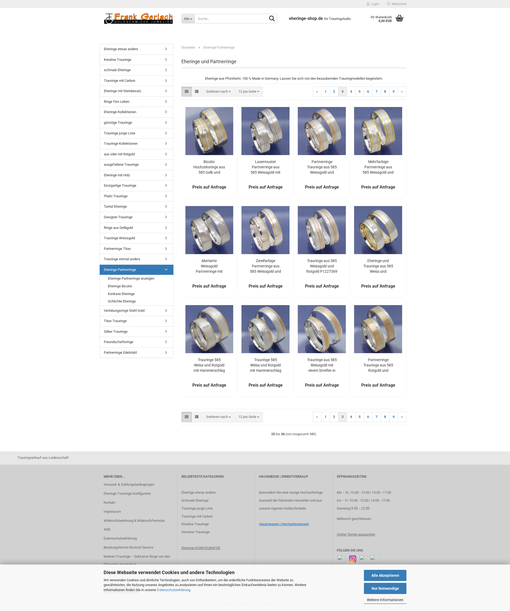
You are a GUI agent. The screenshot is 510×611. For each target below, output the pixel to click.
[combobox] (218, 92)
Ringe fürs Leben (116, 102)
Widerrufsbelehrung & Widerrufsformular (134, 521)
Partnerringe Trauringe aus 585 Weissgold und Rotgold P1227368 (321, 167)
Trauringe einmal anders (122, 259)
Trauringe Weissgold (119, 238)
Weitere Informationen (385, 600)
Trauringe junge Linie (119, 133)
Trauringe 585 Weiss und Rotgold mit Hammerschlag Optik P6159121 (265, 365)
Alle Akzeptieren (385, 575)
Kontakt (109, 503)
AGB (107, 529)
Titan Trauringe (115, 321)
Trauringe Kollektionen (121, 144)
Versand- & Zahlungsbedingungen (129, 484)
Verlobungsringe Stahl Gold (124, 311)
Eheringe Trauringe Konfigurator (127, 493)
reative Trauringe (196, 524)
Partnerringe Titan (117, 249)
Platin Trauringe (116, 196)
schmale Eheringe (117, 70)
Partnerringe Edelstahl (120, 352)
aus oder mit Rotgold (119, 154)
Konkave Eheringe (121, 294)
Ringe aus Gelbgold (118, 228)
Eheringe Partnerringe (120, 270)
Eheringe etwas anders (121, 49)
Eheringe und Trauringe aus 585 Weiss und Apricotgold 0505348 (378, 266)
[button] (186, 92)
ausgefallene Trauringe (121, 164)
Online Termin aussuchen (356, 534)
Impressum (112, 512)
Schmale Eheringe (195, 500)
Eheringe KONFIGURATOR (200, 548)
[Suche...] (272, 19)
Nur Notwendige (385, 588)
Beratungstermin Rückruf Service (128, 547)
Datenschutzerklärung (173, 590)
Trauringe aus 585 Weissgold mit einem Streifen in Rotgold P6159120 (321, 365)
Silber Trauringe (116, 332)
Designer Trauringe (118, 217)
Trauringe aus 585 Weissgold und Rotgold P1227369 (321, 266)
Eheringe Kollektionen (120, 112)
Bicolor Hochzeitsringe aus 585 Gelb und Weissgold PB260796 (209, 167)
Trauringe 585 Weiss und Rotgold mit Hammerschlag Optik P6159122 (209, 365)
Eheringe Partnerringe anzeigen (131, 278)
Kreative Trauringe (117, 60)
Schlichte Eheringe (122, 301)
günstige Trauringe (118, 123)
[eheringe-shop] (138, 18)
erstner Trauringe (197, 532)
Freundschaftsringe (118, 342)
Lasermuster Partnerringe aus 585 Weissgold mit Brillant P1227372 (265, 167)
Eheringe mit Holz (117, 175)
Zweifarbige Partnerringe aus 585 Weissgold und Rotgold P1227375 (265, 266)
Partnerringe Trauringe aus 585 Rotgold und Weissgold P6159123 (378, 365)
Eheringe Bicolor (120, 286)
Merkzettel (398, 4)
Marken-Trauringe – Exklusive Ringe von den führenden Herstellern (137, 560)
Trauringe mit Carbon (119, 81)
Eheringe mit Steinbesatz (122, 91)
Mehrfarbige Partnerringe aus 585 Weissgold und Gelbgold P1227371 (378, 167)
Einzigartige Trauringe (120, 185)
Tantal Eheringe (115, 206)
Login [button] (374, 4)
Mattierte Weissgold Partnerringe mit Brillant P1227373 (209, 266)
